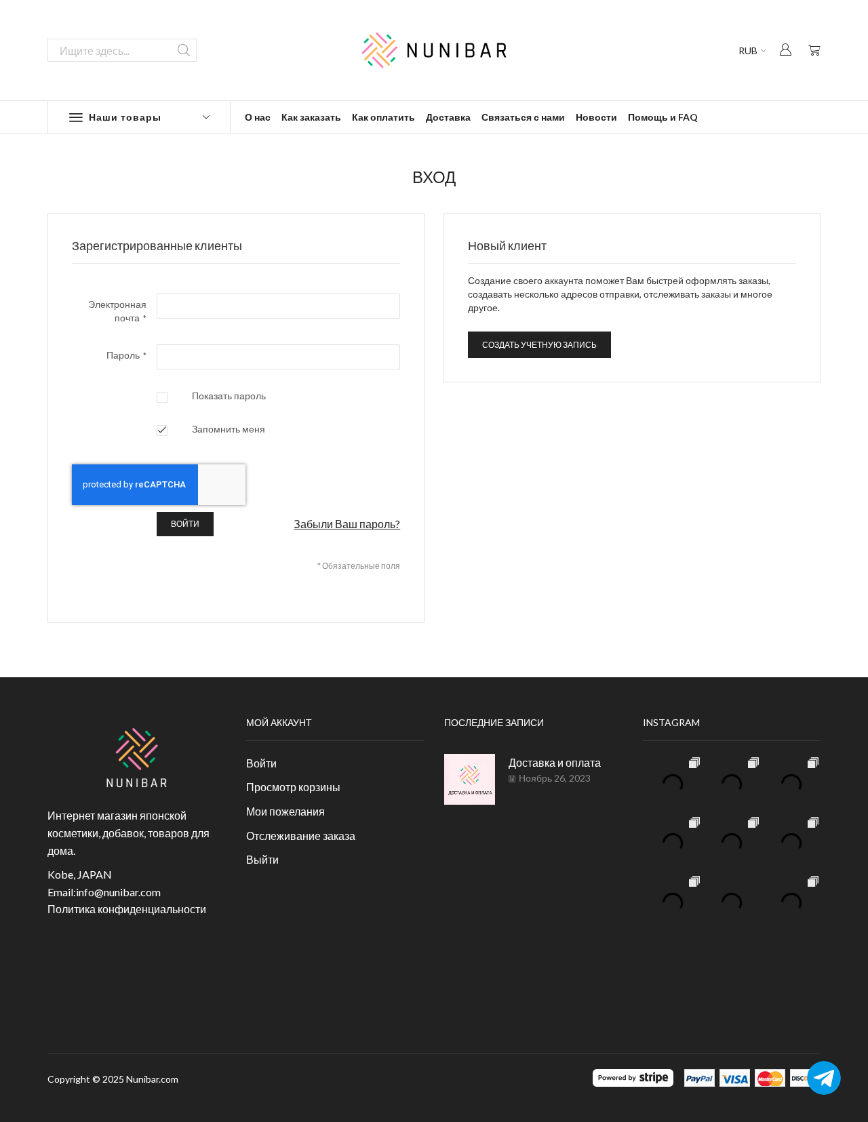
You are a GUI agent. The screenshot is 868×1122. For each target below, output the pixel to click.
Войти (261, 763)
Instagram (671, 722)
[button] (785, 49)
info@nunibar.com (118, 891)
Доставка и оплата (555, 762)
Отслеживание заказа (300, 835)
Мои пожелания (285, 811)
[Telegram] (824, 1078)
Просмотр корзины (293, 786)
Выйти (262, 859)
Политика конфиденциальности (126, 908)
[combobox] (122, 50)
